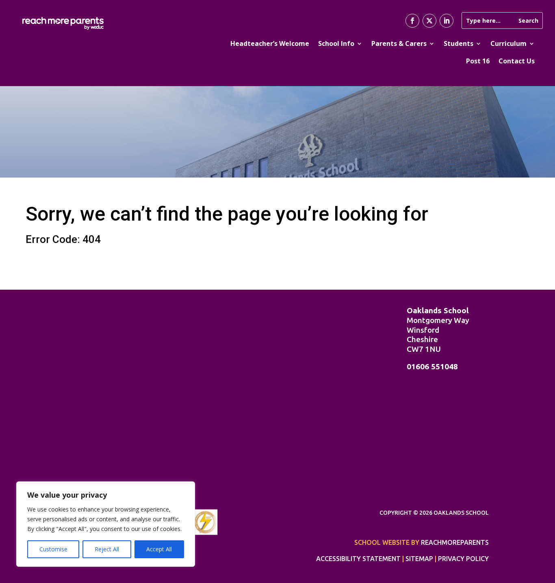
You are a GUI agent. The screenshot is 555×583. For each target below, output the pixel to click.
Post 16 (478, 60)
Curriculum (508, 43)
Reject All (107, 549)
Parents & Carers (399, 43)
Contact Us (517, 60)
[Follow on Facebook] (412, 21)
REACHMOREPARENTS (455, 542)
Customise (53, 549)
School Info (336, 43)
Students (458, 43)
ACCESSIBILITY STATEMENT (358, 558)
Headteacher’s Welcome (269, 43)
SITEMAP (419, 558)
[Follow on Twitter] (429, 21)
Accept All (159, 549)
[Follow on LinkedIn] (446, 21)
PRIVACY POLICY (463, 558)
